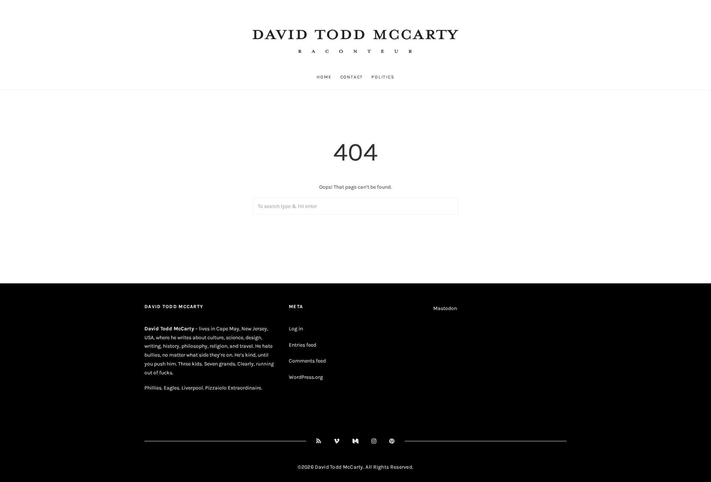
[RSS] (318, 441)
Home (324, 77)
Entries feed (302, 345)
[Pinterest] (392, 441)
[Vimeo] (337, 441)
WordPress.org (306, 377)
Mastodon (445, 308)
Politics (382, 77)
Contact (351, 77)
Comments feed (307, 361)
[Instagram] (374, 441)
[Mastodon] (356, 441)
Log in (296, 329)
